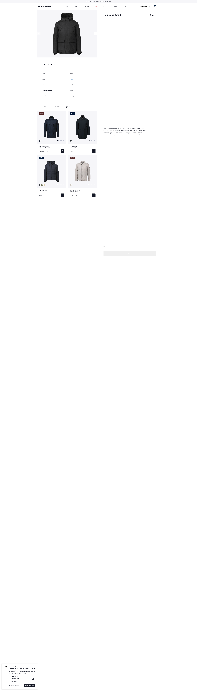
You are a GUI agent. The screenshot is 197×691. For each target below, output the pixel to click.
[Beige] (44, 185)
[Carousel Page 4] (61, 140)
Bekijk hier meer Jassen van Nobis (113, 258)
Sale (96, 6)
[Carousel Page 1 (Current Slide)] (57, 140)
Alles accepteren (29, 685)
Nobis (71, 79)
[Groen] (42, 185)
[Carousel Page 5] (63, 140)
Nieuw (66, 6)
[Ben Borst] (44, 6)
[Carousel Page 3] (60, 140)
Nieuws (115, 6)
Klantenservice (143, 6)
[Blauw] (40, 141)
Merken (105, 6)
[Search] (150, 6)
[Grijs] (71, 185)
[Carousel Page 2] (58, 140)
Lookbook (86, 6)
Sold (130, 254)
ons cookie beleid (28, 670)
